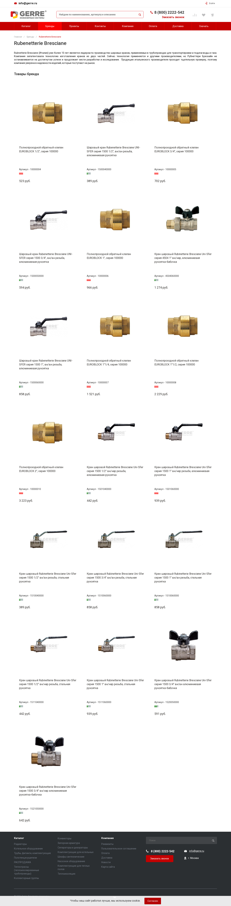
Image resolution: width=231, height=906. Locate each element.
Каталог (19, 838)
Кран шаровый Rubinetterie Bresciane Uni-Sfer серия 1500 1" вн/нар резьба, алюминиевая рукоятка (183, 471)
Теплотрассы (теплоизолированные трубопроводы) (26, 870)
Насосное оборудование (71, 861)
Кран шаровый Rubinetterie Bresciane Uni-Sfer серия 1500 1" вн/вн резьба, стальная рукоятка (183, 577)
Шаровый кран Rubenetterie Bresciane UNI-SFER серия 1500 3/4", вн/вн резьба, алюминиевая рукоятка (46, 257)
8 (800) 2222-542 (169, 12)
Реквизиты (107, 844)
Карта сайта (108, 866)
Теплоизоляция (66, 873)
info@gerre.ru (28, 3)
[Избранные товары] (204, 14)
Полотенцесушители (25, 857)
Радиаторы (20, 844)
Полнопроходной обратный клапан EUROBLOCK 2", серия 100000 (41, 469)
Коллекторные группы (26, 878)
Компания (107, 838)
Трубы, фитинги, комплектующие (32, 853)
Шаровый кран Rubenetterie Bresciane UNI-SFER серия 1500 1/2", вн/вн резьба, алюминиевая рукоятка (113, 151)
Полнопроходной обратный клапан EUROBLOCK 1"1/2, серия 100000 (176, 362)
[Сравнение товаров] (195, 14)
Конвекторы (64, 838)
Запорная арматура (69, 843)
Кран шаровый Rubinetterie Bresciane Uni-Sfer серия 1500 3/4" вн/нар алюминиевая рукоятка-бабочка (47, 790)
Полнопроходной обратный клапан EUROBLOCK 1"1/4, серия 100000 (109, 362)
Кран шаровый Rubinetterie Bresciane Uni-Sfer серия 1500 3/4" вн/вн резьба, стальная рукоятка (115, 577)
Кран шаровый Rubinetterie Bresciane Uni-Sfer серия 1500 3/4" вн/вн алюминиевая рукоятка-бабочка (183, 684)
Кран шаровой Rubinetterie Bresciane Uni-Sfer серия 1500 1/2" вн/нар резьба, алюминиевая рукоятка (115, 471)
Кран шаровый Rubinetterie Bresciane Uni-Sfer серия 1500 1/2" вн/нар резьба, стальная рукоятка (47, 684)
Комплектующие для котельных (76, 852)
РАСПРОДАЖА (22, 862)
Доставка (106, 857)
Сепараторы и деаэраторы (73, 847)
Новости (106, 862)
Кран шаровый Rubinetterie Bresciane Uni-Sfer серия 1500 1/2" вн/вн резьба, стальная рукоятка (47, 577)
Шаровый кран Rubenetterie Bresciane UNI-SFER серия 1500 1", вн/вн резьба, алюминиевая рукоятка (46, 364)
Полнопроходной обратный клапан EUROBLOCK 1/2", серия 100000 (41, 149)
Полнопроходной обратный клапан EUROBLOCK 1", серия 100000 (109, 256)
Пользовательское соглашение (118, 848)
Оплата (105, 853)
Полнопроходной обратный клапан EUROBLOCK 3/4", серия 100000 (176, 149)
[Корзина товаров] (213, 14)
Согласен (152, 901)
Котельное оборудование (28, 848)
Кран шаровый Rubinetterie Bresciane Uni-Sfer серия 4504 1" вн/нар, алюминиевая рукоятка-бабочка (183, 257)
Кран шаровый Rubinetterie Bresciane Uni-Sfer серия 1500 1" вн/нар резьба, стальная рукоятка (115, 684)
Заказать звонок (173, 17)
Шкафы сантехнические (71, 856)
